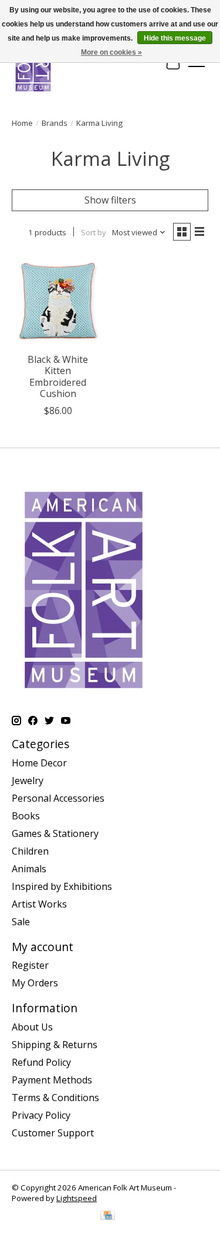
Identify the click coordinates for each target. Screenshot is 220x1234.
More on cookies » (111, 52)
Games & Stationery (55, 833)
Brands (54, 123)
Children (30, 851)
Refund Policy (41, 1062)
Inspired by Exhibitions (62, 886)
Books (26, 815)
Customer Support (53, 1132)
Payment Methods (52, 1079)
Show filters (110, 200)
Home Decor (39, 762)
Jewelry (27, 780)
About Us (32, 1026)
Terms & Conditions (55, 1097)
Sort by (93, 232)
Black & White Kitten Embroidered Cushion (58, 376)
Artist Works (39, 904)
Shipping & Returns (54, 1044)
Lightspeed (76, 1198)
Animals (29, 868)
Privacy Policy (41, 1115)
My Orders (35, 982)
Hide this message (175, 38)
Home (22, 123)
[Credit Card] (107, 1216)
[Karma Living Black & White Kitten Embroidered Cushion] (58, 301)
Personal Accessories (58, 798)
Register (30, 965)
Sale (21, 921)
